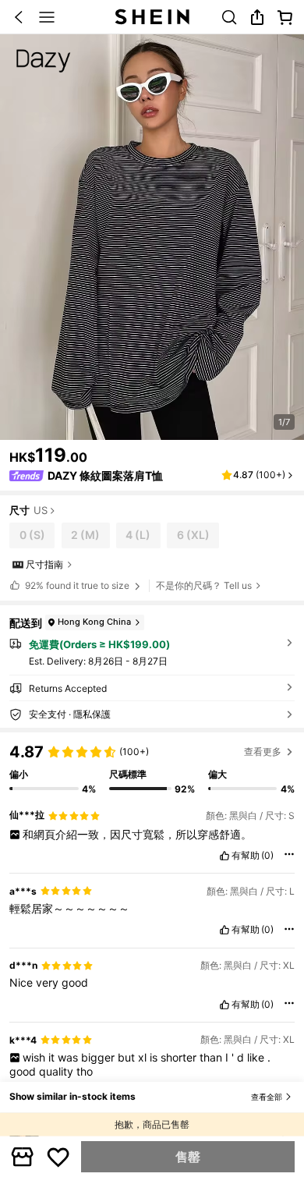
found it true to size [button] (77, 585)
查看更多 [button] (262, 751)
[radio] (32, 535)
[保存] (58, 1156)
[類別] (47, 17)
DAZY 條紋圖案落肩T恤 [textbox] (105, 475)
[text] (151, 835)
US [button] (41, 510)
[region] (152, 763)
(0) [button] (267, 855)
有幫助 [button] (246, 855)
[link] (229, 17)
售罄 (187, 1157)
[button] (19, 17)
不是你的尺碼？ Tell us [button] (204, 585)
